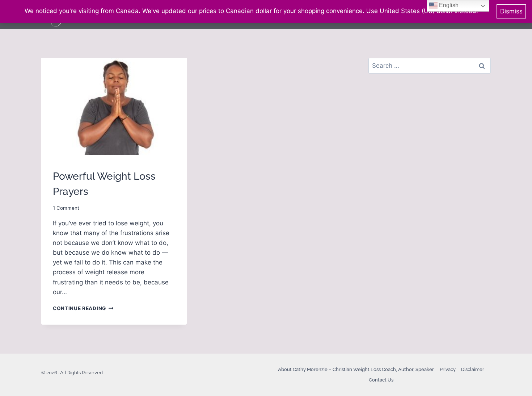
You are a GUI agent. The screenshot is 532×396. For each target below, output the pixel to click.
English (448, 5)
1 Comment (66, 208)
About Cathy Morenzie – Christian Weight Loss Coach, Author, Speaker (356, 369)
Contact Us (381, 380)
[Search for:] (429, 65)
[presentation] (114, 106)
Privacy (448, 369)
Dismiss (511, 11)
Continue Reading (83, 308)
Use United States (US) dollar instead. (422, 10)
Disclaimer (472, 369)
